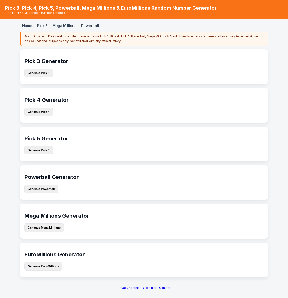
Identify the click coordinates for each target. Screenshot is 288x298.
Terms (135, 287)
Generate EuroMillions (43, 266)
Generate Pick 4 (39, 111)
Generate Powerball (41, 189)
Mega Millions (64, 25)
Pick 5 (42, 25)
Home (27, 25)
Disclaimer (149, 287)
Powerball (90, 25)
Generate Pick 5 (39, 150)
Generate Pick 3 (39, 73)
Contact (164, 287)
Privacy (123, 287)
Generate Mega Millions (44, 227)
